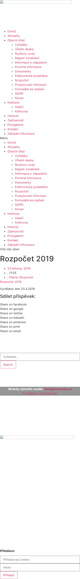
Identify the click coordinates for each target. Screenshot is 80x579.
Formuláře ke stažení (29, 89)
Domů (11, 31)
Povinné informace (28, 67)
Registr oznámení (27, 58)
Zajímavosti (15, 120)
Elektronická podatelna (31, 76)
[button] (40, 138)
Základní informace (20, 133)
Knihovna (21, 111)
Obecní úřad (16, 40)
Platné (13, 277)
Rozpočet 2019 (10, 282)
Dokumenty (23, 71)
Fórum (19, 98)
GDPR (19, 93)
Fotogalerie (15, 125)
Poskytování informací (30, 84)
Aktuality (13, 36)
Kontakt (12, 129)
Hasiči (19, 107)
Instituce (13, 102)
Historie (12, 116)
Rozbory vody (25, 53)
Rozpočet (21, 80)
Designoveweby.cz (58, 389)
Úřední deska (24, 49)
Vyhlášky (21, 44)
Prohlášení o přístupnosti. (40, 393)
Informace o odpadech (31, 62)
